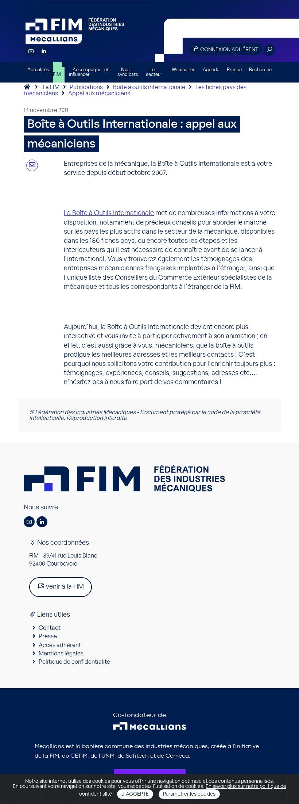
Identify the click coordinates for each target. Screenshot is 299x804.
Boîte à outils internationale (149, 87)
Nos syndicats (127, 72)
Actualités (38, 70)
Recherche (260, 70)
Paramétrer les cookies (189, 794)
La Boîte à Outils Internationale (109, 213)
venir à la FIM (64, 586)
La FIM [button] (57, 72)
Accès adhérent (60, 645)
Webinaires (183, 70)
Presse (234, 70)
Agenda (211, 70)
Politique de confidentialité (74, 662)
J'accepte (135, 794)
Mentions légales (61, 653)
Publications (86, 87)
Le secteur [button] (154, 72)
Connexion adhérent (228, 49)
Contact (50, 628)
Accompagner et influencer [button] (89, 72)
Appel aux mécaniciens (99, 93)
